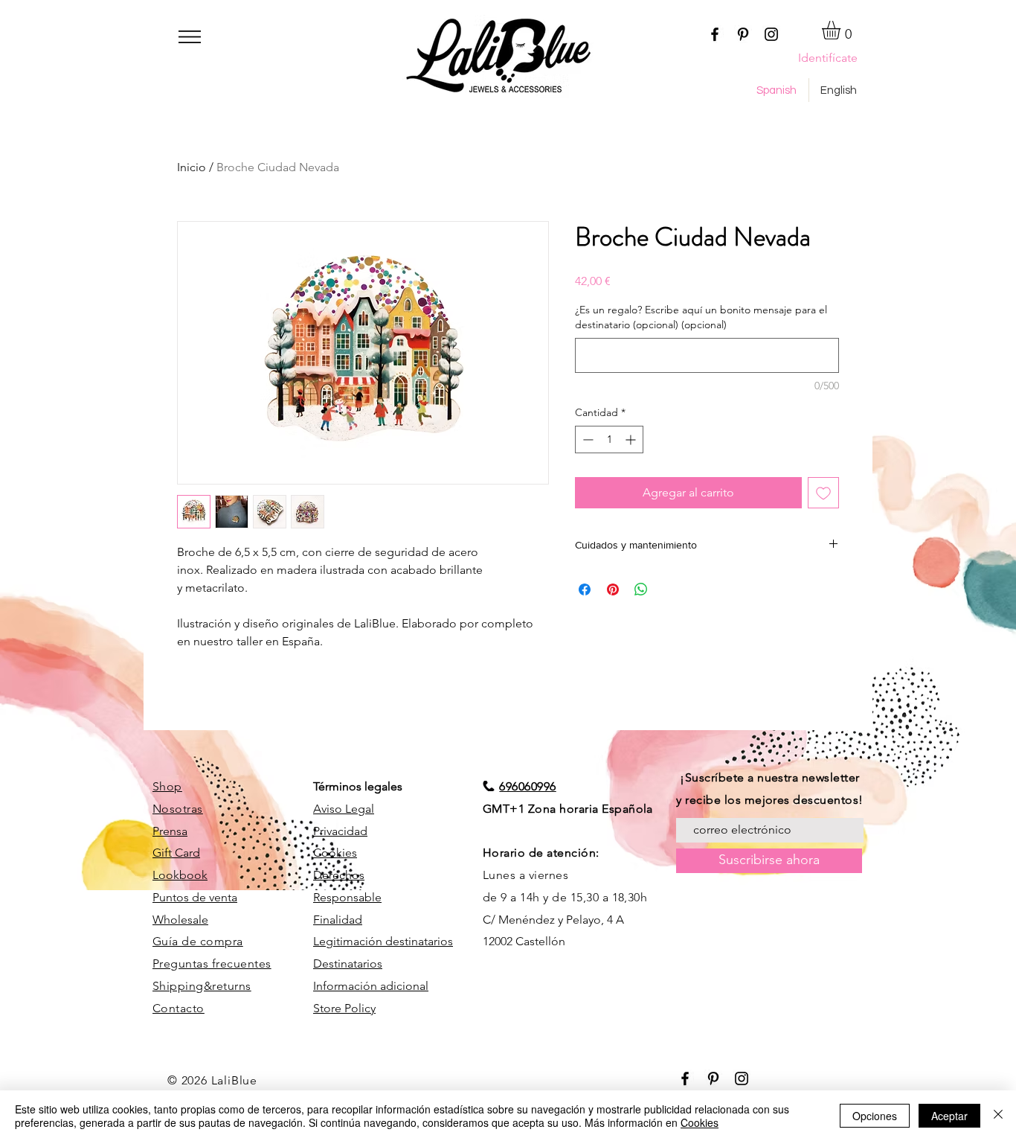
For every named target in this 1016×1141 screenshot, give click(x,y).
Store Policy (344, 1008)
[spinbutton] (609, 439)
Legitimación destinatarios (383, 941)
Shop (167, 786)
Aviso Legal (343, 809)
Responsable (347, 897)
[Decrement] (586, 439)
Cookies (335, 853)
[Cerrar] (998, 1115)
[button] (190, 37)
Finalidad (337, 920)
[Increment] (632, 439)
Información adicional (370, 986)
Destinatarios (347, 963)
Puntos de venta (194, 897)
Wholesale (180, 920)
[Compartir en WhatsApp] (641, 589)
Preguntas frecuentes (211, 963)
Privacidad (340, 831)
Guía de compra (197, 941)
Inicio (191, 167)
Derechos (338, 875)
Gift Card (176, 853)
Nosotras (177, 809)
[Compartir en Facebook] (585, 589)
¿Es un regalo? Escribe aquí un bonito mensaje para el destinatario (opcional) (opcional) (701, 317)
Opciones (874, 1115)
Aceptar (949, 1115)
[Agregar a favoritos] (823, 492)
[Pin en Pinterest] (613, 589)
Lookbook (180, 875)
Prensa (169, 831)
